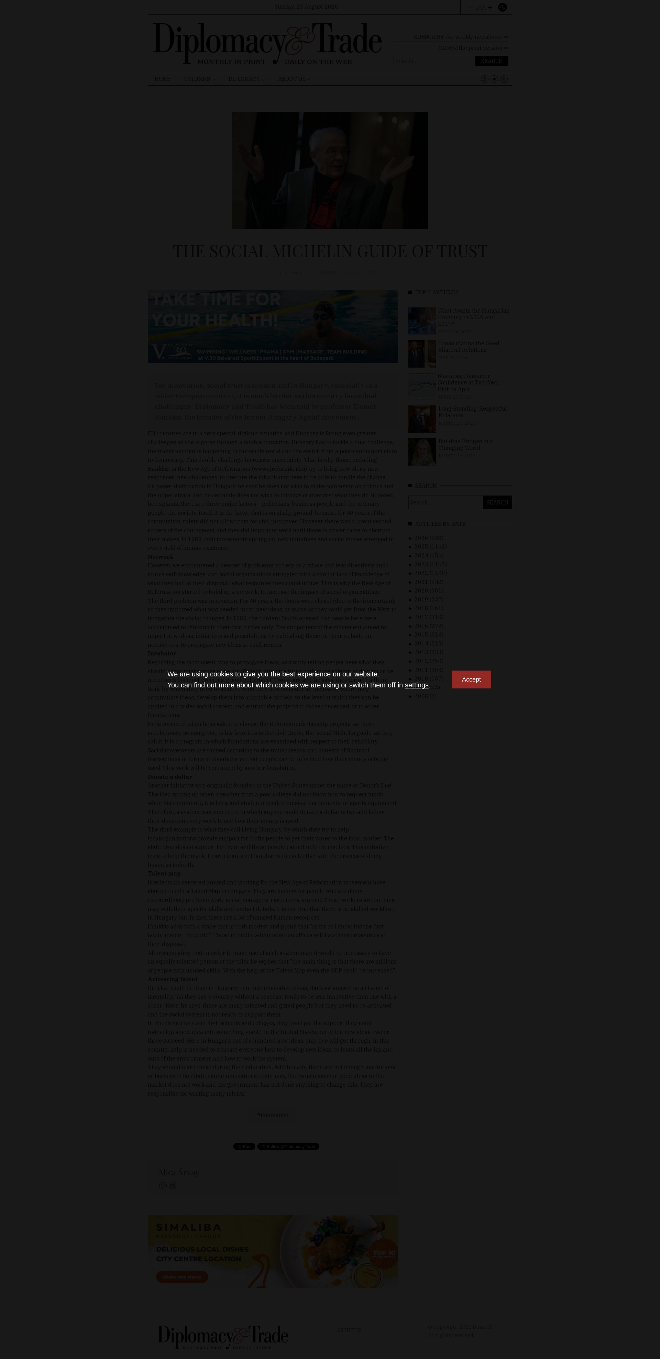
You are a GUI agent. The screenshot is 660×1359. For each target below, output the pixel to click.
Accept (471, 679)
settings (417, 685)
